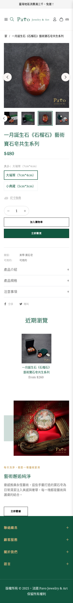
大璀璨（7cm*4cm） (21, 175)
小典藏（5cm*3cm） (21, 186)
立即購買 (36, 233)
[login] (53, 19)
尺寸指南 (15, 198)
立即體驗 (16, 511)
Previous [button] (7, 77)
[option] (36, 75)
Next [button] (65, 77)
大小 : (21, 166)
